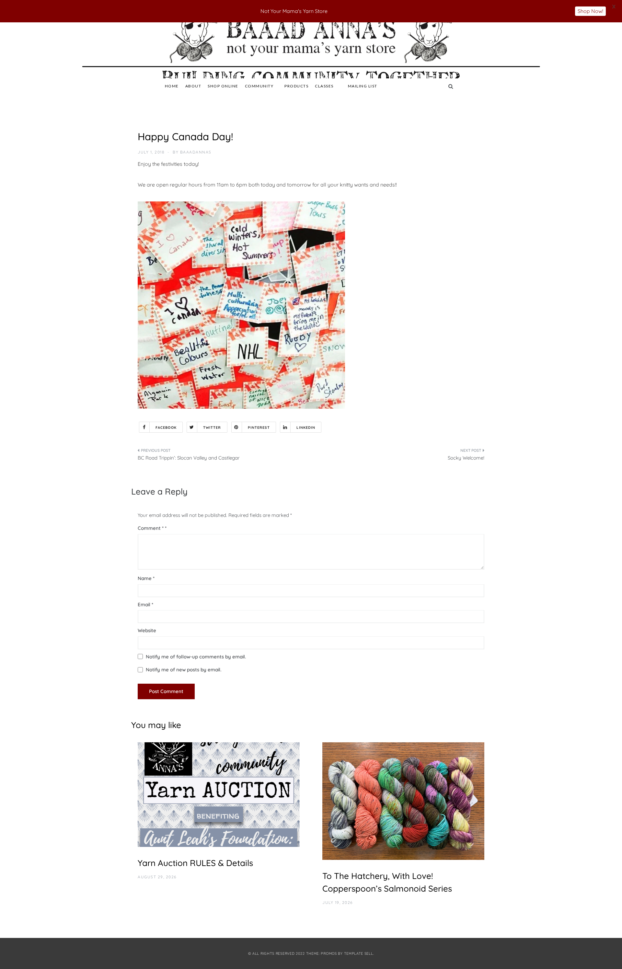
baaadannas (196, 152)
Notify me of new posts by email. (183, 670)
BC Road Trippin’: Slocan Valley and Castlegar (189, 458)
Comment (151, 528)
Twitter (212, 427)
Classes (324, 86)
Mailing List (362, 86)
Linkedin (305, 427)
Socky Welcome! (466, 458)
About (193, 86)
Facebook (166, 427)
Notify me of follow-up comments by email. (196, 657)
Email (145, 604)
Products (296, 86)
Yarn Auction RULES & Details (195, 863)
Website (147, 630)
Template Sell (358, 953)
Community (259, 86)
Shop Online (223, 86)
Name (146, 578)
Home (172, 86)
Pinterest (259, 427)
